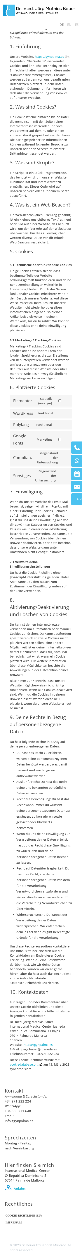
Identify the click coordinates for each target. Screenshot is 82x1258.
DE (61, 28)
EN (69, 28)
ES (77, 28)
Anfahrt (20, 1188)
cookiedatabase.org (24, 1064)
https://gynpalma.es (49, 57)
